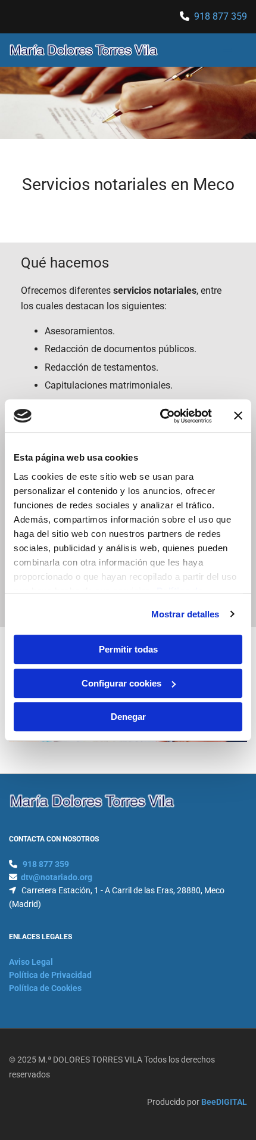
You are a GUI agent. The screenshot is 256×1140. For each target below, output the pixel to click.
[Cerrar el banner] (238, 416)
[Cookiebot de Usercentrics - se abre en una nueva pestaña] (161, 416)
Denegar (128, 717)
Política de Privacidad (50, 975)
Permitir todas (128, 649)
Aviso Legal (31, 962)
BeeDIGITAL (224, 1102)
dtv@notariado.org (56, 877)
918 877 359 (220, 16)
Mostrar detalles (185, 614)
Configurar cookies (121, 683)
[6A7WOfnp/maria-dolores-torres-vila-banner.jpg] (128, 103)
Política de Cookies (45, 988)
